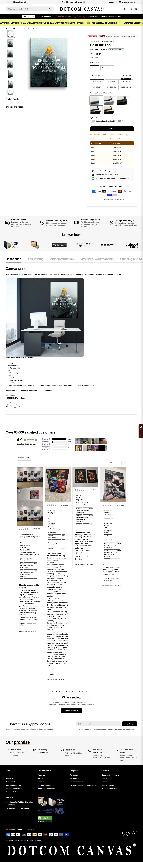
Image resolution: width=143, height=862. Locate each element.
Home (8, 29)
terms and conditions (126, 729)
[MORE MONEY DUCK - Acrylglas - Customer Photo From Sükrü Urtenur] (79, 448)
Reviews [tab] (21, 458)
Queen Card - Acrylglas (83, 550)
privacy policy (108, 729)
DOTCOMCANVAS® (18, 841)
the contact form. (84, 702)
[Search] (50, 9)
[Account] (130, 9)
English (112, 2)
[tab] (13, 259)
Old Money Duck (108, 574)
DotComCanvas (101, 49)
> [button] (90, 691)
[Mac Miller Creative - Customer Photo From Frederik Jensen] (103, 448)
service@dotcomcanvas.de (18, 808)
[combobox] (30, 9)
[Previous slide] (10, 34)
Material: (96, 63)
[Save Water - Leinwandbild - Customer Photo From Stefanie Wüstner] (95, 441)
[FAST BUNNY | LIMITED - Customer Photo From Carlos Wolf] (87, 448)
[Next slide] (10, 91)
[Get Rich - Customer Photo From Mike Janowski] (95, 448)
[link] (35, 245)
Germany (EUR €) (128, 2)
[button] (32, 631)
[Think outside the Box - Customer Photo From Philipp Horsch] (79, 441)
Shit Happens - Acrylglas (27, 617)
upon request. (89, 385)
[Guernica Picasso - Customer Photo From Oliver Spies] (87, 441)
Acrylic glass (107, 68)
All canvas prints (19, 29)
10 (86, 691)
